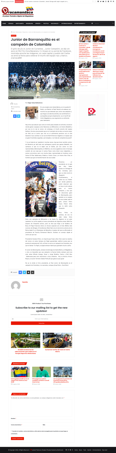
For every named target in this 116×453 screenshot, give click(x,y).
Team (84, 450)
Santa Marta (20, 23)
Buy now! (104, 450)
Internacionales (66, 23)
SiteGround (60, 450)
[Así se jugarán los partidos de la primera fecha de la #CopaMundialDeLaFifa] (62, 372)
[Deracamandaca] (18, 12)
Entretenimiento (79, 23)
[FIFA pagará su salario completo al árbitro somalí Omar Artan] (41, 372)
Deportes (25, 32)
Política (46, 23)
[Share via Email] (28, 272)
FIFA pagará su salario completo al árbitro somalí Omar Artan (40, 380)
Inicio (13, 32)
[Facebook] (15, 116)
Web (44, 424)
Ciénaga (10, 23)
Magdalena (29, 23)
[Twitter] (18, 116)
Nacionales (54, 23)
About (80, 450)
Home (4, 23)
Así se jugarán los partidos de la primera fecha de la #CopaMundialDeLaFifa (62, 380)
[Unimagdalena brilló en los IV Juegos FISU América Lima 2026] (20, 372)
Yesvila (15, 104)
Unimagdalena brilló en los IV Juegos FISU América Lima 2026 (20, 380)
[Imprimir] (32, 272)
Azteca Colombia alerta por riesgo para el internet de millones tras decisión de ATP (98, 73)
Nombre (13, 418)
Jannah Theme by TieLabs (39, 450)
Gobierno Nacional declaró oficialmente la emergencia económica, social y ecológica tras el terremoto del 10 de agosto (99, 50)
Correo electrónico (16, 424)
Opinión (37, 23)
